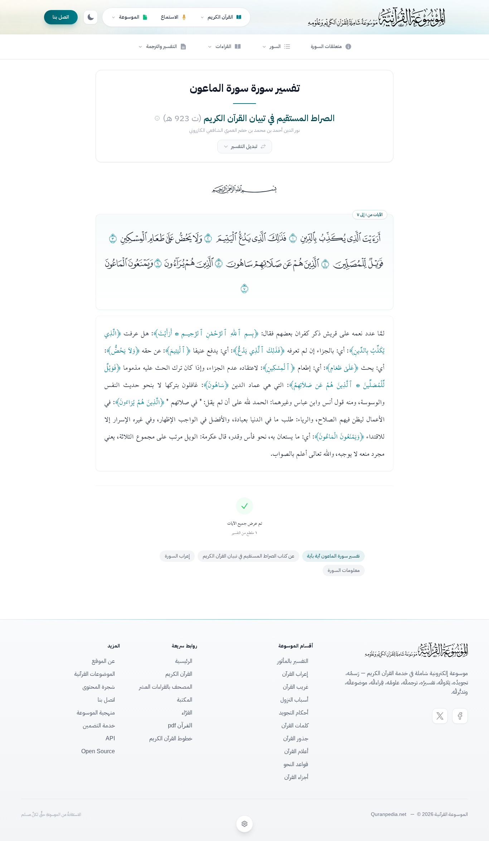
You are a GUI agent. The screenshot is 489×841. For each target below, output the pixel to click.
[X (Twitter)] (440, 716)
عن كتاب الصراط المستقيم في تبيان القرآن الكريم (248, 556)
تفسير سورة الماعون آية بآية (333, 556)
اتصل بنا (61, 17)
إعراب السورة (177, 556)
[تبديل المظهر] (90, 17)
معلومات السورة (344, 570)
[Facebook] (460, 716)
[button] (276, 46)
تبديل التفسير (244, 146)
